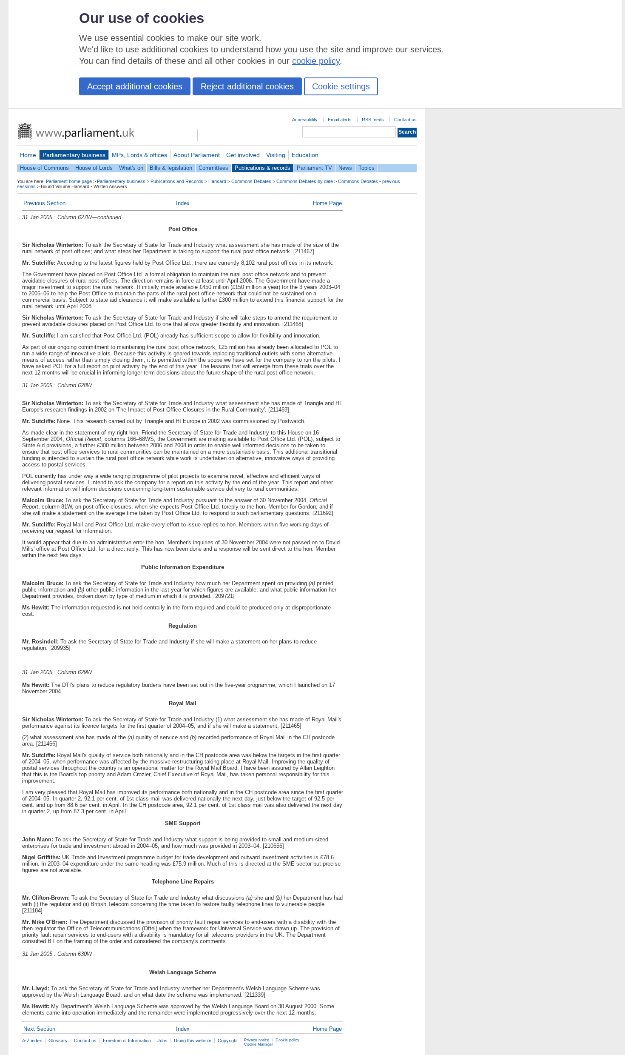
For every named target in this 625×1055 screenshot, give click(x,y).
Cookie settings (341, 86)
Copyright (228, 1040)
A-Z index (32, 1040)
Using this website (192, 1040)
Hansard (217, 181)
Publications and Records (177, 181)
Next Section (39, 1029)
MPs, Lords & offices (139, 155)
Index (183, 203)
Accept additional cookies (134, 86)
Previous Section (44, 203)
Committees (213, 168)
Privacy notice (256, 1040)
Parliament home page (69, 181)
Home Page (327, 203)
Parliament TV (314, 168)
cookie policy (316, 61)
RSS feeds (373, 119)
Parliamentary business (74, 155)
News (345, 168)
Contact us (405, 119)
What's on (131, 168)
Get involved (243, 155)
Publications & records (262, 168)
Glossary (58, 1040)
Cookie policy (287, 1040)
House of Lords (94, 168)
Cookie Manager (258, 1044)
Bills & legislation (171, 168)
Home (28, 155)
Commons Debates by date (304, 181)
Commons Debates (251, 181)
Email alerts (340, 119)
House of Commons (44, 168)
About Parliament (196, 155)
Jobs (162, 1040)
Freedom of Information (127, 1040)
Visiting (275, 155)
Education (305, 155)
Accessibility (305, 119)
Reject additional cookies (247, 86)
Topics (366, 168)
